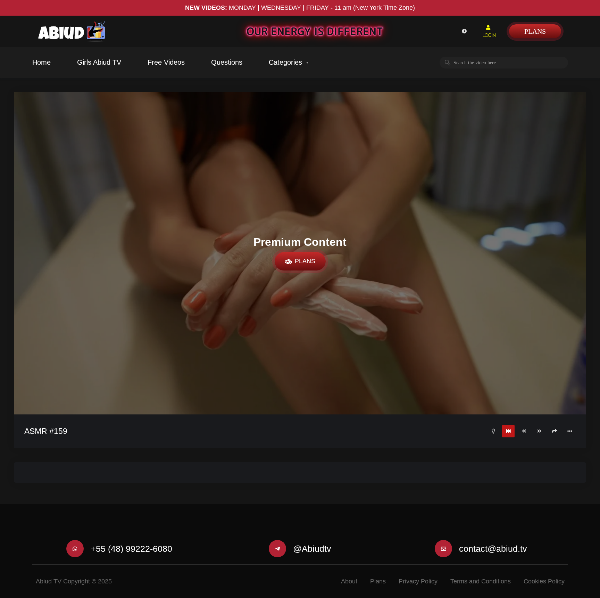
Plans (535, 31)
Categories (285, 62)
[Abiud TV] (71, 31)
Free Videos (166, 62)
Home (41, 62)
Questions (226, 62)
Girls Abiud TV (99, 62)
